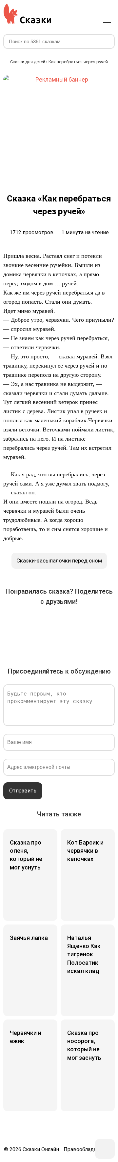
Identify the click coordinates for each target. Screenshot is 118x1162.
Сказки (27, 13)
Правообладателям (87, 1149)
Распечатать (77, 641)
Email (59, 641)
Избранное (75, 20)
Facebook (31, 622)
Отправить (22, 791)
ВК (13, 622)
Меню (107, 20)
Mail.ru (86, 622)
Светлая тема (91, 20)
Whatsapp (40, 641)
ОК (68, 622)
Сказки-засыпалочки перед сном (59, 560)
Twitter (50, 622)
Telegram (105, 622)
